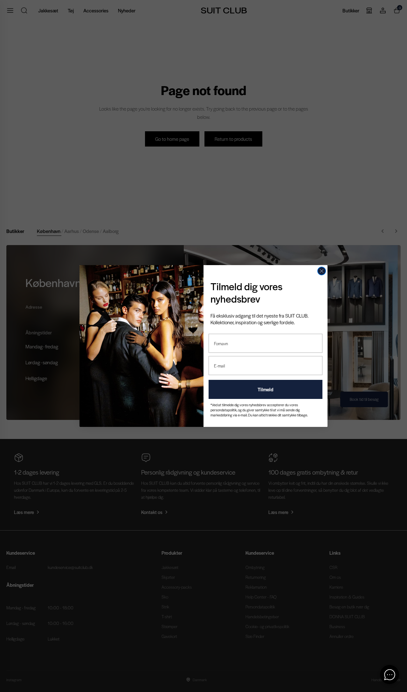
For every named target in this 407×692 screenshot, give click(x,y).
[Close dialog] (322, 271)
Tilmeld (265, 389)
